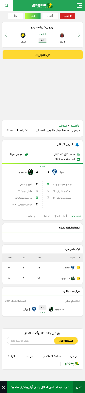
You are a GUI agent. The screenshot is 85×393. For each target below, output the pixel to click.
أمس (50, 16)
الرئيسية (75, 125)
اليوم (33, 16)
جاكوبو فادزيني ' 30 (61, 191)
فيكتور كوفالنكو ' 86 (62, 198)
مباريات (63, 125)
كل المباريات (42, 54)
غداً (15, 16)
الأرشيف (11, 356)
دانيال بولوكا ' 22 (25, 191)
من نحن (74, 356)
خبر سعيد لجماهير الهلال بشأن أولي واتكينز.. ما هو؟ (40, 387)
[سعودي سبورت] (42, 5)
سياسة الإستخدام (52, 356)
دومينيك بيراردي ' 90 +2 (22, 204)
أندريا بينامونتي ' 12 (24, 184)
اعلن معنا (29, 356)
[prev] (79, 34)
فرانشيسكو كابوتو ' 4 (62, 184)
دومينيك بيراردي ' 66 (23, 198)
